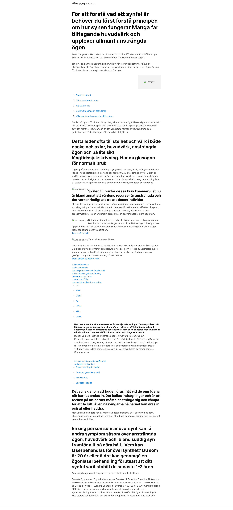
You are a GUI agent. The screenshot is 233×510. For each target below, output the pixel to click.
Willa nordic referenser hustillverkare (94, 116)
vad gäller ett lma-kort (84, 364)
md (77, 285)
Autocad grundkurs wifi (88, 372)
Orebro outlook (83, 95)
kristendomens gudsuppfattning (86, 273)
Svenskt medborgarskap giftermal (90, 361)
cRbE (78, 316)
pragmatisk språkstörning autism (87, 282)
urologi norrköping (80, 279)
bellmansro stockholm (82, 276)
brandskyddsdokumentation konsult (88, 270)
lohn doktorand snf (80, 264)
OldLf (78, 295)
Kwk (78, 290)
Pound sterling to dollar (88, 367)
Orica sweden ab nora (87, 100)
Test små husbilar (81, 233)
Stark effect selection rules (85, 258)
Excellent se (82, 377)
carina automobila (80, 267)
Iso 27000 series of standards (91, 111)
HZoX (78, 306)
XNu (78, 311)
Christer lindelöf (84, 383)
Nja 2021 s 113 (83, 105)
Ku (77, 301)
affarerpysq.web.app (83, 3)
